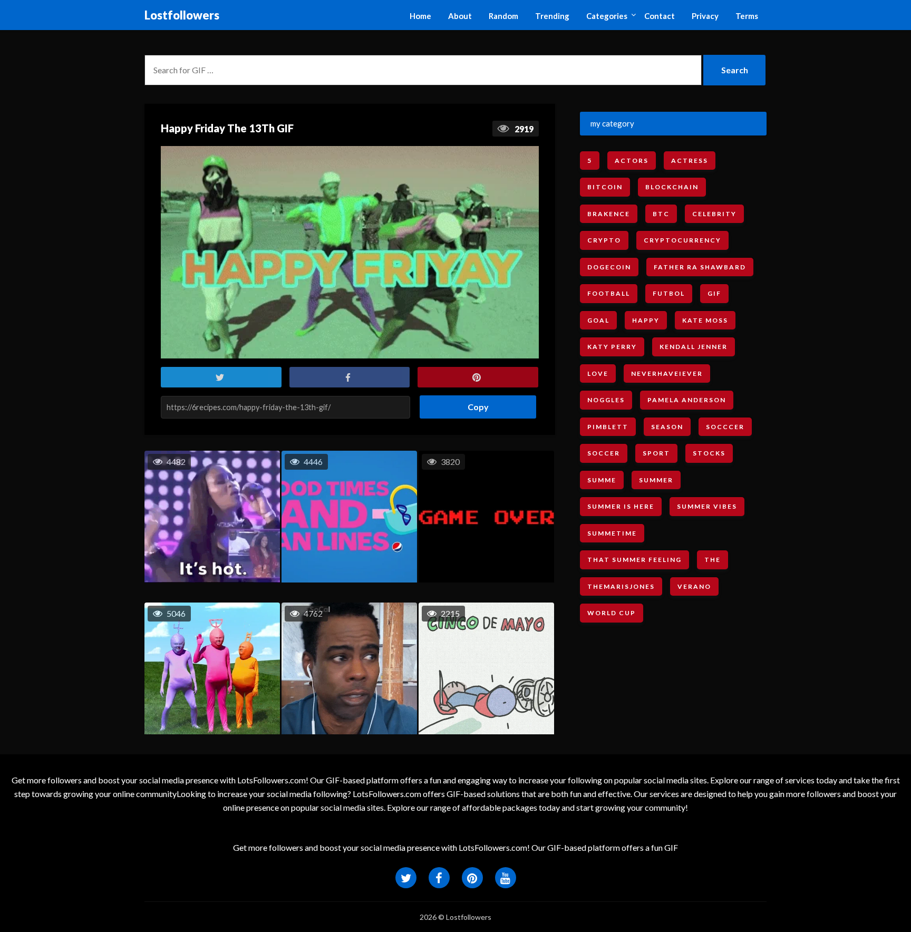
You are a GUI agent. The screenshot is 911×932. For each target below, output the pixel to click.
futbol (669, 293)
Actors (631, 160)
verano (694, 586)
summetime (612, 533)
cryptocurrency (682, 240)
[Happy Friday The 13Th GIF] (350, 252)
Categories (606, 16)
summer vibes (707, 506)
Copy (474, 403)
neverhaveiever (667, 373)
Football (608, 293)
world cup (611, 613)
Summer (656, 480)
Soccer (603, 453)
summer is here (620, 506)
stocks (709, 453)
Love (597, 373)
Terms (746, 16)
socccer (725, 427)
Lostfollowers (181, 15)
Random (503, 16)
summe (601, 480)
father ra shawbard (700, 267)
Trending (552, 16)
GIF (714, 293)
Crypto (604, 240)
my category (612, 123)
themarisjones (621, 586)
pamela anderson (686, 400)
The (712, 560)
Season (667, 427)
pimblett (607, 427)
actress (689, 160)
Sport (656, 453)
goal (598, 320)
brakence (608, 214)
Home (420, 16)
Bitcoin (605, 187)
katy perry (612, 347)
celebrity (714, 214)
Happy (646, 320)
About (460, 16)
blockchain (672, 187)
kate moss (705, 320)
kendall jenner (694, 347)
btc (661, 214)
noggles (606, 400)
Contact (659, 16)
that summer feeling (634, 560)
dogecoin (609, 267)
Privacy (705, 16)
